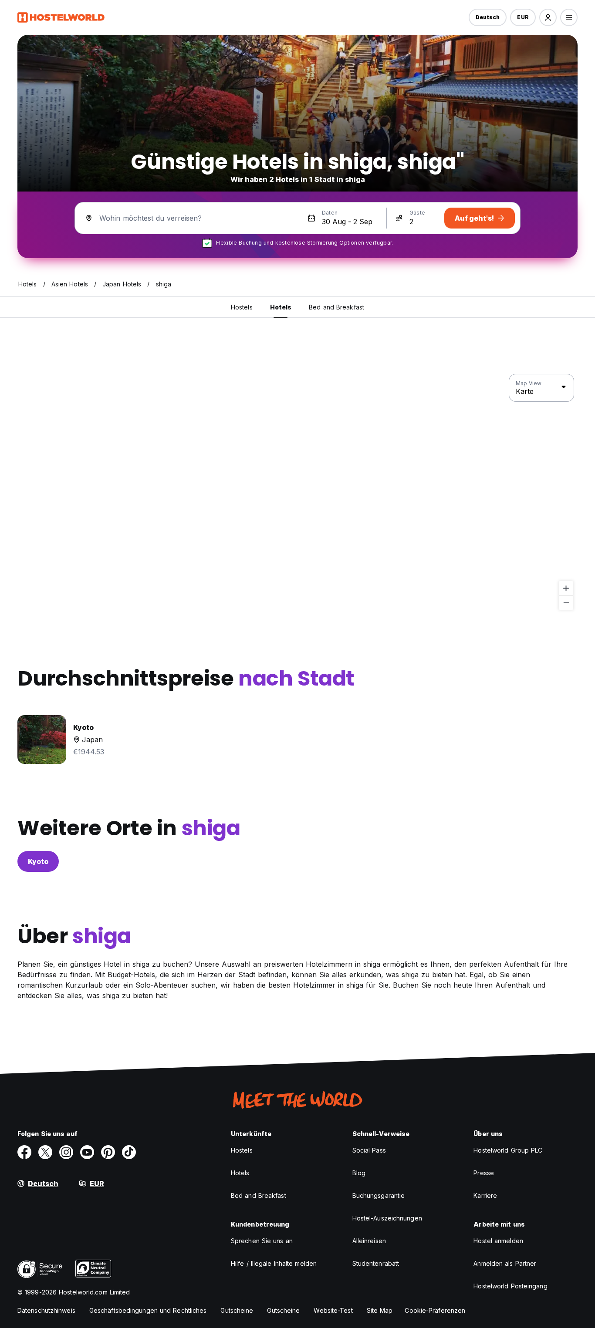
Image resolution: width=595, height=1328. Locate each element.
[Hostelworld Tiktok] (129, 1152)
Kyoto (38, 861)
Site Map (380, 1310)
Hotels (240, 1173)
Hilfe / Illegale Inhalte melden (274, 1263)
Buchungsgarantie (378, 1195)
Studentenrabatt (375, 1263)
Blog (358, 1173)
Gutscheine (236, 1310)
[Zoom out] (566, 602)
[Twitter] (45, 1152)
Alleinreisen (369, 1240)
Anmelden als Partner (504, 1263)
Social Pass (369, 1150)
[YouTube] (87, 1152)
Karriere (485, 1195)
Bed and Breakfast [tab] (336, 307)
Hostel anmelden (498, 1240)
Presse (483, 1173)
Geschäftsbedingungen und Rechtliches (148, 1310)
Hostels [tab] (242, 307)
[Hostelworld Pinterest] (108, 1152)
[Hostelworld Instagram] (66, 1152)
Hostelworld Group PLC (507, 1150)
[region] (297, 492)
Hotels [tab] (281, 307)
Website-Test (333, 1310)
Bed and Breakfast (258, 1195)
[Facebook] (24, 1152)
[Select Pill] (548, 17)
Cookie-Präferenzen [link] (435, 1310)
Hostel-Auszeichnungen (387, 1218)
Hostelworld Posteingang (510, 1286)
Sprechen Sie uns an (262, 1240)
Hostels (242, 1150)
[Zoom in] (566, 588)
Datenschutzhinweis (46, 1310)
